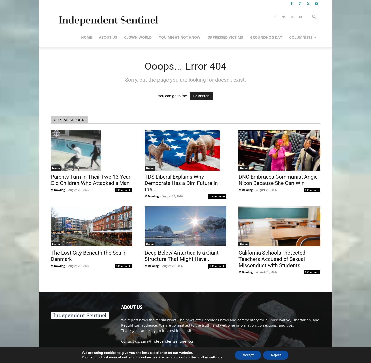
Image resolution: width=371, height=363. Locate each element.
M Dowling (58, 190)
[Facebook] (291, 3)
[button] (314, 17)
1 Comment (312, 190)
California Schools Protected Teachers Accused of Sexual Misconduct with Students (271, 259)
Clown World (138, 37)
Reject (276, 355)
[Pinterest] (300, 3)
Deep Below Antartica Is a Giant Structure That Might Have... (182, 256)
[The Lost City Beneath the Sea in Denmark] (91, 226)
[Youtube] (316, 3)
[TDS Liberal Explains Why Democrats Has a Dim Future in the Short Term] (185, 150)
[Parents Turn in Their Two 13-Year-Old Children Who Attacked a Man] (91, 150)
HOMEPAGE (201, 96)
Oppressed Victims (225, 37)
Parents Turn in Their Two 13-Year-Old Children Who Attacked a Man (91, 180)
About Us (108, 37)
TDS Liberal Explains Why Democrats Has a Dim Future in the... (181, 183)
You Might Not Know (179, 37)
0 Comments (123, 190)
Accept (248, 355)
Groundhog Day (266, 37)
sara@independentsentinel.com (168, 341)
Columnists (300, 37)
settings (215, 357)
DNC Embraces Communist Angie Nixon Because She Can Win (278, 180)
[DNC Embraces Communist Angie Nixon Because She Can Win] (279, 150)
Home (86, 37)
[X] (308, 3)
